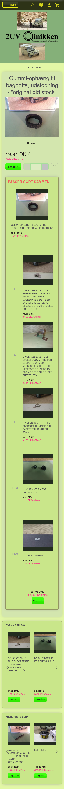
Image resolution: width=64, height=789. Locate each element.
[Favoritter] (41, 5)
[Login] (49, 5)
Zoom (33, 142)
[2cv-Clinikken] (32, 36)
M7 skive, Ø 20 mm (33, 555)
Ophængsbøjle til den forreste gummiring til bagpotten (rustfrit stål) (37, 427)
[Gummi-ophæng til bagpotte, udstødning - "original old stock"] (32, 117)
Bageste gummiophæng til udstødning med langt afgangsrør (19, 756)
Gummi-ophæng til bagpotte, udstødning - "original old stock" (32, 226)
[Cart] (57, 5)
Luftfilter (40, 749)
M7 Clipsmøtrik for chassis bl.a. (34, 491)
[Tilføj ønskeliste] (54, 166)
